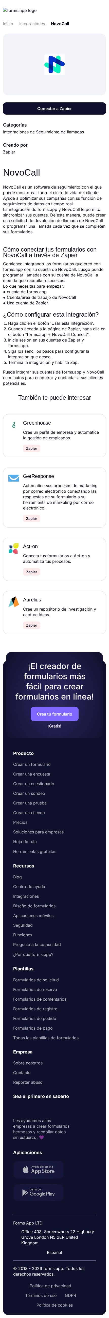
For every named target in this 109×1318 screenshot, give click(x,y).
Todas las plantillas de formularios (46, 1037)
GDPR (70, 1295)
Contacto (22, 1072)
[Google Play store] (41, 1193)
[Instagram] (28, 1109)
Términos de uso (41, 1295)
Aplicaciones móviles (33, 915)
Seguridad (23, 925)
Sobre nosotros (28, 1062)
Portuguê (56, 1219)
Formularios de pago (33, 1028)
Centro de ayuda (29, 886)
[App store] (41, 1170)
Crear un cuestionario (33, 783)
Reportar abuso (28, 1082)
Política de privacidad (50, 1285)
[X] (39, 1109)
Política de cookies (55, 1305)
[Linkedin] (17, 1109)
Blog (17, 876)
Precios (20, 822)
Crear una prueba (30, 802)
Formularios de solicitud (36, 979)
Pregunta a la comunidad (37, 944)
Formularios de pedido (34, 1018)
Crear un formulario (32, 764)
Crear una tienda (29, 812)
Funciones (22, 934)
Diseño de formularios (34, 905)
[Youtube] (51, 1109)
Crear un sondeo (29, 793)
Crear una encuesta (31, 774)
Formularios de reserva (35, 989)
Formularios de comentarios (39, 999)
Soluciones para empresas (38, 831)
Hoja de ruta (25, 841)
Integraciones (26, 896)
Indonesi (56, 1209)
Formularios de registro (35, 1008)
